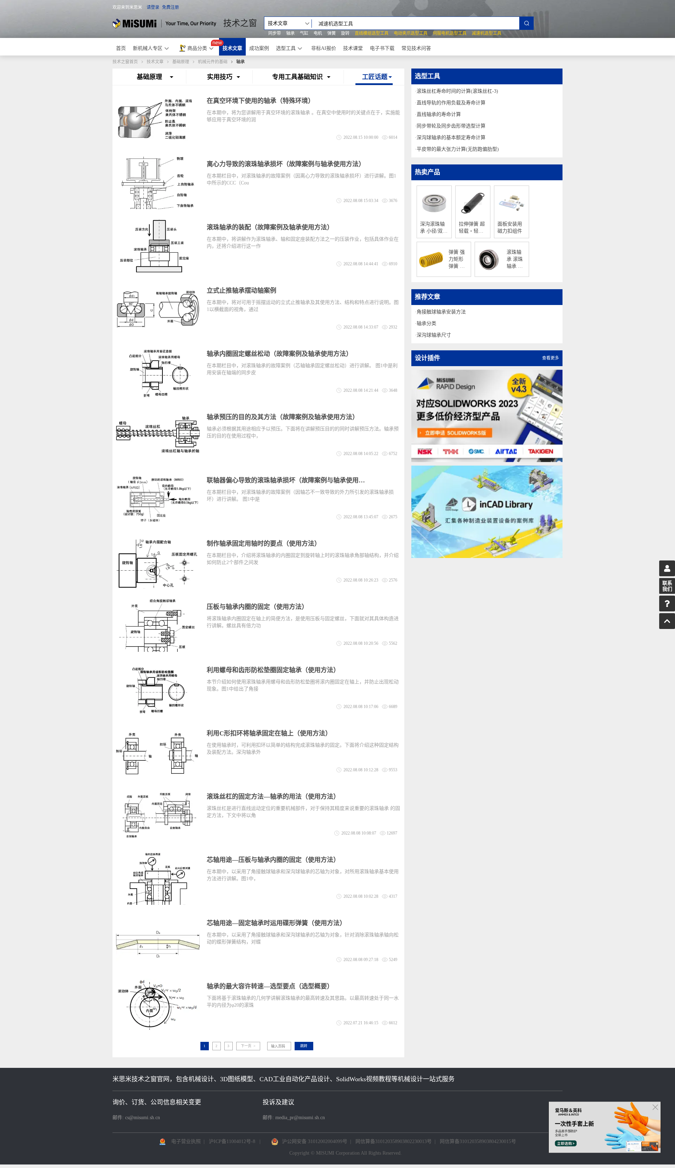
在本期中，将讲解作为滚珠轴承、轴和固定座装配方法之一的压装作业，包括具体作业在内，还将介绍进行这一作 (303, 242)
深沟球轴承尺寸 (434, 335)
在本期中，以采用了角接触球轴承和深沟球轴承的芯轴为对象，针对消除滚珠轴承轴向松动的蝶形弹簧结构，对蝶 (303, 938)
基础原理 (180, 61)
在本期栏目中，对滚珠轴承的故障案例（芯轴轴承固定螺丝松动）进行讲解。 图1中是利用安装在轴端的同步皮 (302, 369)
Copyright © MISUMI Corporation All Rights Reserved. (345, 1153)
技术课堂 (353, 48)
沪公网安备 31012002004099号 (314, 1141)
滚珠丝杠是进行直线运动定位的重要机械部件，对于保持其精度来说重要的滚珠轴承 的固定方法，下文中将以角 (303, 812)
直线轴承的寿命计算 (439, 114)
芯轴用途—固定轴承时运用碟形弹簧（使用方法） (276, 923)
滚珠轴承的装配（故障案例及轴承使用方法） (270, 227)
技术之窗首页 (125, 61)
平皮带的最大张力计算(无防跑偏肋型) (458, 149)
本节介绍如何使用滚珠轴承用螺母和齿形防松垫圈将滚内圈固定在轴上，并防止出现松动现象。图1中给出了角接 (303, 685)
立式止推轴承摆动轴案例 (241, 290)
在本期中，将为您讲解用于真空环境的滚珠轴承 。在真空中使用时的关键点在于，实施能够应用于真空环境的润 (303, 116)
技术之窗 (240, 23)
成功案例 (259, 48)
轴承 (240, 61)
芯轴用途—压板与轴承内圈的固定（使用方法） (273, 859)
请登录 (153, 7)
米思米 (164, 23)
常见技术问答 (416, 48)
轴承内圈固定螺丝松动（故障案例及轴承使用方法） (279, 353)
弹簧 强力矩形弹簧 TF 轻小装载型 (457, 259)
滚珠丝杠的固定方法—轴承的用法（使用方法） (273, 796)
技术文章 (232, 48)
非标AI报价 (323, 48)
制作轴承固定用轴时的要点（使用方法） (264, 543)
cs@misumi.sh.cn (142, 1117)
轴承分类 (426, 323)
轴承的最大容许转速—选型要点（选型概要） (270, 986)
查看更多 (550, 358)
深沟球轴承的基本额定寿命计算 (451, 137)
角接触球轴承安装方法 (441, 311)
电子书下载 (382, 48)
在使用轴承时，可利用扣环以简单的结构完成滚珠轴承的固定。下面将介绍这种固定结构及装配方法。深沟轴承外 (303, 748)
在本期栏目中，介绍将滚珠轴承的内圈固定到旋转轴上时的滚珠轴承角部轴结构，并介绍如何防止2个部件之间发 (303, 559)
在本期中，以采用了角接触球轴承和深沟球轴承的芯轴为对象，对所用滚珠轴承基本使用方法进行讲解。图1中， (303, 875)
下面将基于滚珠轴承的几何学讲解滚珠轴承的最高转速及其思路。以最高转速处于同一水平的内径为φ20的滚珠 (303, 1001)
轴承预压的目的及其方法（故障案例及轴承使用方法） (283, 417)
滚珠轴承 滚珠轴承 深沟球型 (515, 259)
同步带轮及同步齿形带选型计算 (451, 126)
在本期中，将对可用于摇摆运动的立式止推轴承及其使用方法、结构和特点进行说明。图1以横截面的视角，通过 (303, 306)
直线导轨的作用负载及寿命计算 (451, 102)
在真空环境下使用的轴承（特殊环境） (260, 100)
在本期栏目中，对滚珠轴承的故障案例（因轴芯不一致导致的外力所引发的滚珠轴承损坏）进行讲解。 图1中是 (300, 495)
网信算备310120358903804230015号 (478, 1141)
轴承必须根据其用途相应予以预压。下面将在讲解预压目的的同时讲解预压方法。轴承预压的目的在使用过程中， (303, 432)
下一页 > (248, 1046)
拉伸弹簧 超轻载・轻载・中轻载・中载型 (472, 228)
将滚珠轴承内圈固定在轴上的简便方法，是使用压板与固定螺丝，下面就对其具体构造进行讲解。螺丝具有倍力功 (303, 622)
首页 (121, 48)
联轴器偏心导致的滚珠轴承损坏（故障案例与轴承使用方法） (286, 480)
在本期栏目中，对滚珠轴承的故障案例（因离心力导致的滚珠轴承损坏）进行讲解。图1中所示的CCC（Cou (301, 179)
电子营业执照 (186, 1141)
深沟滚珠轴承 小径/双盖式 (434, 228)
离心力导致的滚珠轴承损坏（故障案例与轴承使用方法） (286, 164)
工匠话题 (374, 76)
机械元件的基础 (212, 61)
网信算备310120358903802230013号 (393, 1141)
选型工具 (286, 48)
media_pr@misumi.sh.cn (300, 1117)
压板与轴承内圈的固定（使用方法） (257, 606)
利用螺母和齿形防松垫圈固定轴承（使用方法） (273, 670)
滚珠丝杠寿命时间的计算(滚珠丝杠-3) (457, 91)
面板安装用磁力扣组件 (509, 227)
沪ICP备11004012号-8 (232, 1141)
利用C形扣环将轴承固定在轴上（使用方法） (269, 733)
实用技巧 (219, 76)
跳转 (303, 1046)
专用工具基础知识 (297, 76)
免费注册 (170, 7)
